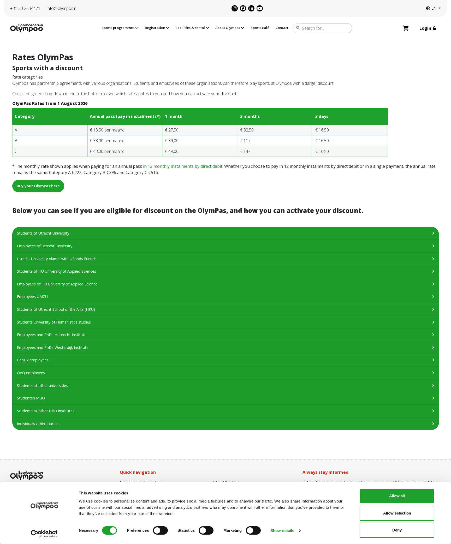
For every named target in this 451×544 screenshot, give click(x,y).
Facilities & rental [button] (191, 27)
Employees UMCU (32, 296)
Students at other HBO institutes (45, 410)
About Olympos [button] (228, 27)
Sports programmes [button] (118, 27)
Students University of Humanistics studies (54, 322)
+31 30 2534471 (25, 8)
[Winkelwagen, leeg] (405, 28)
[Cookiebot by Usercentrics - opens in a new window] (44, 534)
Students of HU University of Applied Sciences (56, 271)
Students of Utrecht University (43, 233)
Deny (397, 530)
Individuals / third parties (38, 423)
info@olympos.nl (62, 8)
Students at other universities (42, 385)
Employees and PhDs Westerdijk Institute (52, 347)
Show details (282, 530)
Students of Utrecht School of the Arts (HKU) (56, 309)
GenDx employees (33, 359)
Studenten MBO (31, 398)
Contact (282, 27)
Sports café (260, 27)
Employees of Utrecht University (44, 245)
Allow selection (397, 513)
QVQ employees (31, 372)
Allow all (397, 496)
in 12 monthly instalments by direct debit (182, 166)
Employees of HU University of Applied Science (57, 284)
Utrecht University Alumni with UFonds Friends (57, 258)
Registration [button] (155, 27)
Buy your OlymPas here (38, 185)
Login (425, 28)
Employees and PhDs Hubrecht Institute (51, 334)
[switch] (160, 530)
